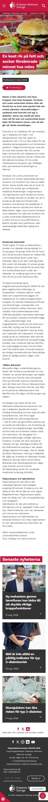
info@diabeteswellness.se (25, 761)
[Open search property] (44, 6)
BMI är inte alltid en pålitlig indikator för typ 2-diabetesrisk (23, 658)
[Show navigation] (4, 5)
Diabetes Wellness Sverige (14, 13)
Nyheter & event (37, 13)
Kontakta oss (36, 764)
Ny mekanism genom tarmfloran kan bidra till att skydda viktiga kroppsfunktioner (23, 602)
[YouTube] (33, 742)
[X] (17, 742)
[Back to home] (24, 5)
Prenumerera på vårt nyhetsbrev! (12, 770)
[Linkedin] (28, 742)
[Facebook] (13, 742)
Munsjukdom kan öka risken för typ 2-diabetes (24, 710)
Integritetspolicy (13, 764)
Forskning (14, 87)
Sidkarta (25, 764)
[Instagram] (22, 742)
